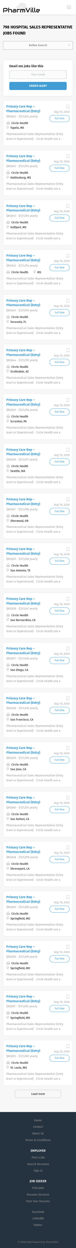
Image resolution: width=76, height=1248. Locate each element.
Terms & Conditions (38, 1140)
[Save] (68, 108)
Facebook (38, 1212)
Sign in (38, 1170)
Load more (38, 1094)
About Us (38, 1133)
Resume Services (38, 1194)
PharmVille (52, 1242)
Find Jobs (38, 1188)
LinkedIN (38, 1218)
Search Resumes (38, 1164)
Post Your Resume (38, 1201)
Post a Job (38, 1157)
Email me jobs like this (26, 66)
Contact (38, 1127)
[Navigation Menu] (69, 7)
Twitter (38, 1225)
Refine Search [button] (38, 45)
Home (38, 1120)
